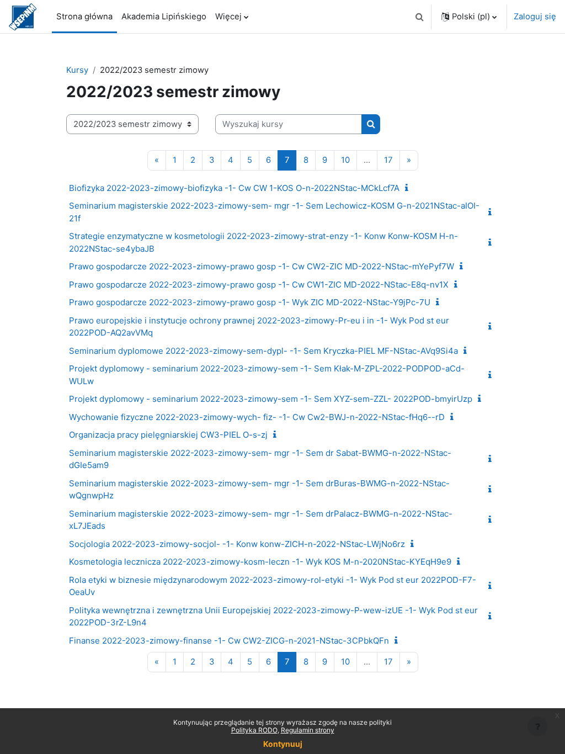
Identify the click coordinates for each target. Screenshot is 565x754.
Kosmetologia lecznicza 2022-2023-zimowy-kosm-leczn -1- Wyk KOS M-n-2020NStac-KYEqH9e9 (260, 561)
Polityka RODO (254, 730)
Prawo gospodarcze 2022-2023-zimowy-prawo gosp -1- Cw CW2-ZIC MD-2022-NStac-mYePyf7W (261, 266)
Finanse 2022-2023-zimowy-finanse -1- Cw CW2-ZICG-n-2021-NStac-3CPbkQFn (229, 640)
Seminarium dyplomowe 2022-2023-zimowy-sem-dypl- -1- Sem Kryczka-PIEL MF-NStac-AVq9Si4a (263, 351)
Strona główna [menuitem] (84, 17)
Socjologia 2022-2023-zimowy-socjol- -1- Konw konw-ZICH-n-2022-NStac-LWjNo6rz (237, 544)
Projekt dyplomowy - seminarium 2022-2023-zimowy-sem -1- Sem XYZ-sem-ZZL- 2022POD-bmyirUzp (270, 399)
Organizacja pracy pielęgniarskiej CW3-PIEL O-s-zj (168, 434)
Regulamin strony (307, 730)
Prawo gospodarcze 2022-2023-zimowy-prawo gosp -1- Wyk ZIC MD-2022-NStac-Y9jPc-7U (249, 302)
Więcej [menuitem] (228, 17)
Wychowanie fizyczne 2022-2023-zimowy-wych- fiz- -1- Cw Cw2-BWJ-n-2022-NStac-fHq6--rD (257, 417)
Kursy (77, 70)
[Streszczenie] (408, 188)
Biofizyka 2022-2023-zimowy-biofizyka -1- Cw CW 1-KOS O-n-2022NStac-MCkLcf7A (234, 188)
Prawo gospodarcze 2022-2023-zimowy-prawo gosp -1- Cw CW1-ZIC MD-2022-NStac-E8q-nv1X (259, 284)
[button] (419, 16)
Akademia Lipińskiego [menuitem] (163, 17)
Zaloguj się (535, 17)
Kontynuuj (282, 743)
